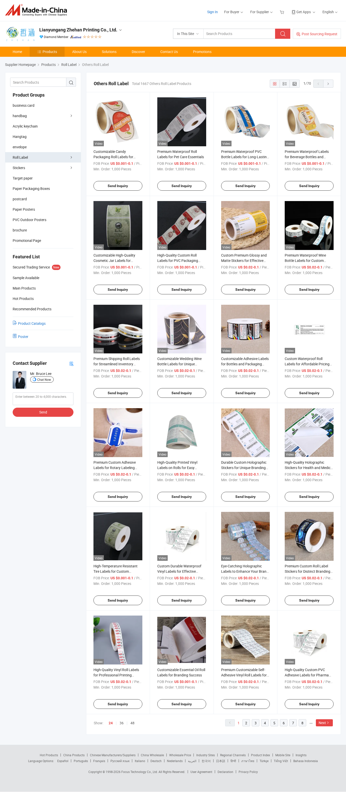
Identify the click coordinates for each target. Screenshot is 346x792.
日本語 (220, 761)
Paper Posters (24, 209)
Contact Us (169, 51)
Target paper (23, 178)
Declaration (225, 772)
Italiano (140, 761)
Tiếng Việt (281, 761)
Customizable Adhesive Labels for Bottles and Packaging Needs (245, 364)
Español (62, 761)
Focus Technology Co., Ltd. (140, 772)
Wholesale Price (180, 755)
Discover (138, 51)
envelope (20, 147)
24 (111, 723)
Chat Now (44, 379)
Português (81, 761)
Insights (301, 755)
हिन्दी (233, 761)
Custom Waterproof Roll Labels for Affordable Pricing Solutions (307, 364)
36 (122, 723)
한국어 (206, 761)
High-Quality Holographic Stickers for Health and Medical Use (309, 467)
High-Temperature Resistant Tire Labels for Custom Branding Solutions (115, 571)
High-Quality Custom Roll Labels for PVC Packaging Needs (177, 260)
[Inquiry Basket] (282, 11)
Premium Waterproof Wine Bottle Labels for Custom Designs (305, 260)
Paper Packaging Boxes (31, 188)
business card (23, 105)
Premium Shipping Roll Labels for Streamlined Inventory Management (116, 364)
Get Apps (304, 11)
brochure (20, 230)
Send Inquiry (118, 186)
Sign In (212, 11)
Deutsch (156, 761)
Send (43, 412)
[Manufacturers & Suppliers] (37, 10)
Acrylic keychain (25, 126)
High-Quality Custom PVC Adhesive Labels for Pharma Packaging (307, 675)
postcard (20, 198)
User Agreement (201, 772)
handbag (20, 115)
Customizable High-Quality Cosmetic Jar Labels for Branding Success (114, 260)
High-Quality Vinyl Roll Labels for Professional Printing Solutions (116, 675)
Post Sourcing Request (319, 33)
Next (322, 722)
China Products (74, 755)
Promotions (202, 51)
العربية (192, 761)
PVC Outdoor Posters (29, 219)
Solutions (109, 51)
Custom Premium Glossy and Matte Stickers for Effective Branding (244, 260)
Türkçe (264, 761)
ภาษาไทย (247, 761)
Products (50, 51)
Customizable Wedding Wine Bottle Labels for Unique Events (179, 364)
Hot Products (49, 755)
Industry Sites (205, 755)
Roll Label (20, 157)
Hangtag (20, 136)
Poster (23, 336)
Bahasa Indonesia (305, 761)
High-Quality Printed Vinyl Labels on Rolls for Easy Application (177, 467)
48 (132, 723)
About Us (79, 51)
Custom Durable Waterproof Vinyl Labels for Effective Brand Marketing (179, 571)
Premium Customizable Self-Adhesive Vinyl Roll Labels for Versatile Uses (244, 675)
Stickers (19, 167)
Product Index (260, 755)
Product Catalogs (32, 323)
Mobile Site (282, 755)
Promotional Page (27, 240)
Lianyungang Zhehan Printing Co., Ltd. (78, 29)
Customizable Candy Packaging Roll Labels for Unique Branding (113, 157)
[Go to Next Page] (328, 83)
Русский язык (119, 761)
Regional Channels (233, 755)
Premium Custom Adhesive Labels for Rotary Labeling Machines (114, 467)
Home (17, 51)
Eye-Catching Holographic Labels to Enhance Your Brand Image (244, 571)
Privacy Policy (248, 772)
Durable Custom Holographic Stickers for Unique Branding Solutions (243, 467)
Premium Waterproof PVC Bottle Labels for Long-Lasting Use (245, 157)
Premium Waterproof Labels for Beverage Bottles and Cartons (307, 157)
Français (99, 761)
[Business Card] (71, 363)
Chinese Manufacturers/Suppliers (113, 755)
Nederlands (175, 761)
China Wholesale (152, 755)
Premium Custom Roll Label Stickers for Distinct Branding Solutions (307, 571)
